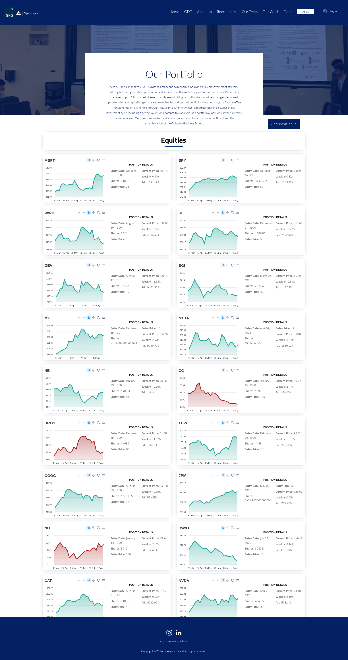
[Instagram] (169, 632)
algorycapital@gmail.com (174, 641)
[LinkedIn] (179, 632)
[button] (204, 12)
